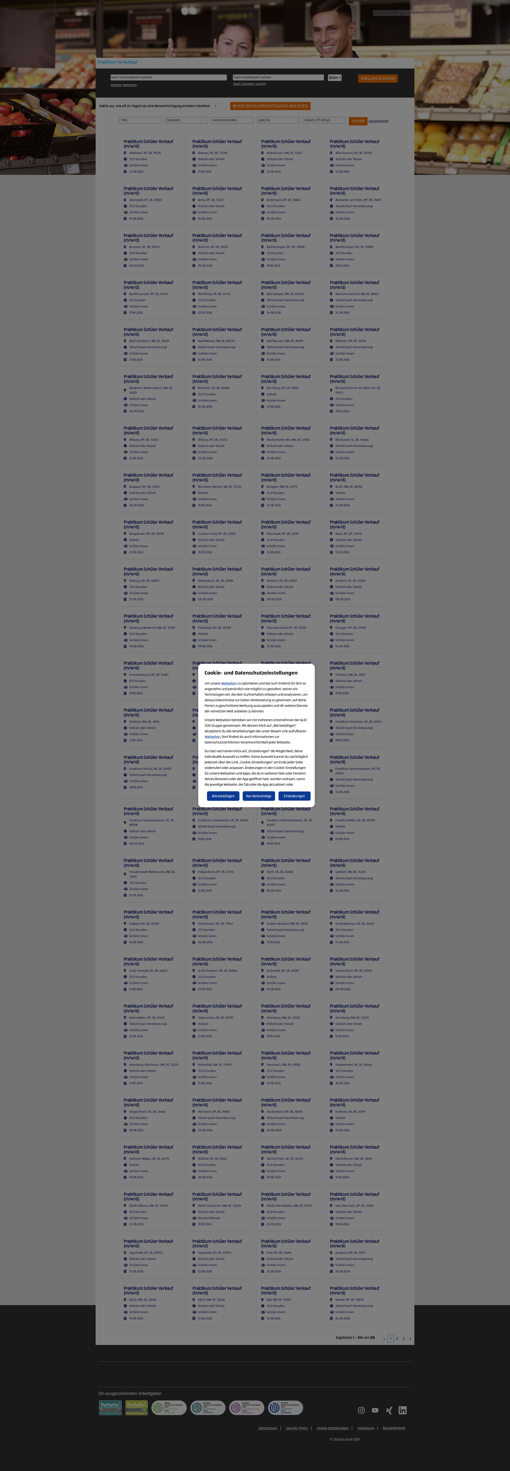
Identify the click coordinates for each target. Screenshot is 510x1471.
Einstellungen (294, 796)
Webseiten (229, 683)
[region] (256, 735)
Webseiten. (213, 736)
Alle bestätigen (223, 796)
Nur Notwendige (259, 796)
